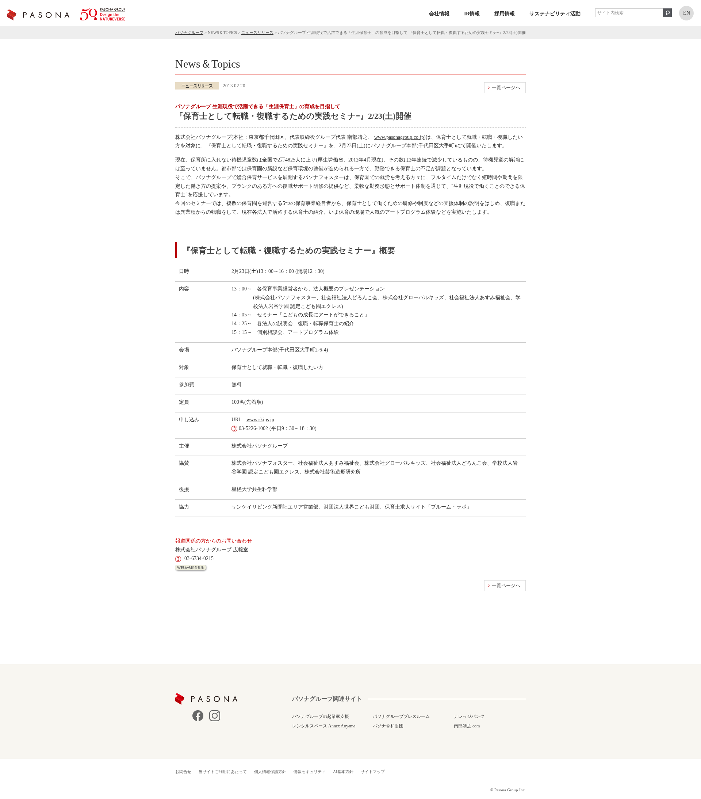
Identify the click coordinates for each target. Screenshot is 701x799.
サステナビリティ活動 (555, 13)
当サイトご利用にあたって (223, 771)
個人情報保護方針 (270, 771)
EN (686, 13)
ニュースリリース (257, 32)
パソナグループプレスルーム (401, 716)
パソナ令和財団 (388, 725)
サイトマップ (373, 771)
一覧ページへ (506, 87)
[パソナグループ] (66, 14)
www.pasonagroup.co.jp (399, 137)
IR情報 (472, 13)
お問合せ (183, 771)
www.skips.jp (260, 419)
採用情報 (504, 13)
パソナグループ (189, 32)
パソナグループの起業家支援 (320, 716)
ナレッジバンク (469, 716)
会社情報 (439, 13)
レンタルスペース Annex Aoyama (323, 725)
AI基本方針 (343, 771)
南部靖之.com (467, 725)
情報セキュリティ (310, 771)
